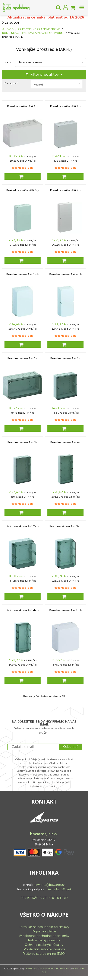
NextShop (31, 968)
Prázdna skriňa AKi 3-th (65, 526)
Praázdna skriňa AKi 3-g (22, 190)
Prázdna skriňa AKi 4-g (65, 190)
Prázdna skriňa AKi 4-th (22, 610)
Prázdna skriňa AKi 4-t (65, 442)
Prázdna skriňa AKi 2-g (65, 106)
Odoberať (70, 746)
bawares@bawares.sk (49, 885)
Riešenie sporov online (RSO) (44, 954)
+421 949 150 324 (58, 889)
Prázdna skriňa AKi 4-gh (65, 274)
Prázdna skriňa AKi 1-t (22, 358)
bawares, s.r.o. (44, 833)
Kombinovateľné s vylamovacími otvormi (33, 32)
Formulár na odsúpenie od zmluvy (44, 927)
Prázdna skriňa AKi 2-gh (65, 610)
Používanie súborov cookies (44, 949)
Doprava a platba (44, 931)
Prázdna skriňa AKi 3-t (22, 442)
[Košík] (73, 7)
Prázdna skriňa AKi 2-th (22, 526)
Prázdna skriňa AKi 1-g (22, 106)
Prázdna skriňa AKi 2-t (65, 358)
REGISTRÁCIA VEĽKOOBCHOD (44, 898)
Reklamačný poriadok (44, 940)
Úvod (10, 29)
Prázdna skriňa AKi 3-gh (22, 274)
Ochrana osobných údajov (44, 945)
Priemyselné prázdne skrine (39, 29)
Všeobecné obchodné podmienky (44, 936)
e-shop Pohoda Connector (54, 968)
